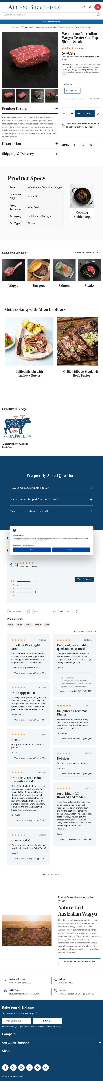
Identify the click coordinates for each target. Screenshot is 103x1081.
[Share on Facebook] (75, 145)
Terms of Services (37, 1026)
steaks (38, 624)
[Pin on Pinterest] (91, 145)
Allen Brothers (16, 1076)
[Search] (98, 14)
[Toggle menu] (3, 7)
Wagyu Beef (27, 27)
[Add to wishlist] (97, 113)
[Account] (89, 7)
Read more (31, 810)
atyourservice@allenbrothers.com (24, 993)
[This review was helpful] (38, 672)
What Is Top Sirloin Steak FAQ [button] (29, 511)
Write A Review (84, 579)
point (47, 624)
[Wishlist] (83, 7)
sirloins (28, 624)
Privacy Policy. (55, 1026)
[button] (3, 21)
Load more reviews (51, 874)
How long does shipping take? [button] (29, 488)
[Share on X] (83, 145)
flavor (19, 624)
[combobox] (51, 14)
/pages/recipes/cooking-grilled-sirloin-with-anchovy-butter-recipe (28, 320)
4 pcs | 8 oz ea (72, 90)
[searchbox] (16, 611)
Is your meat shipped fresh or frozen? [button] (34, 499)
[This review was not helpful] (43, 672)
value (10, 624)
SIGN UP (47, 1021)
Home (15, 27)
